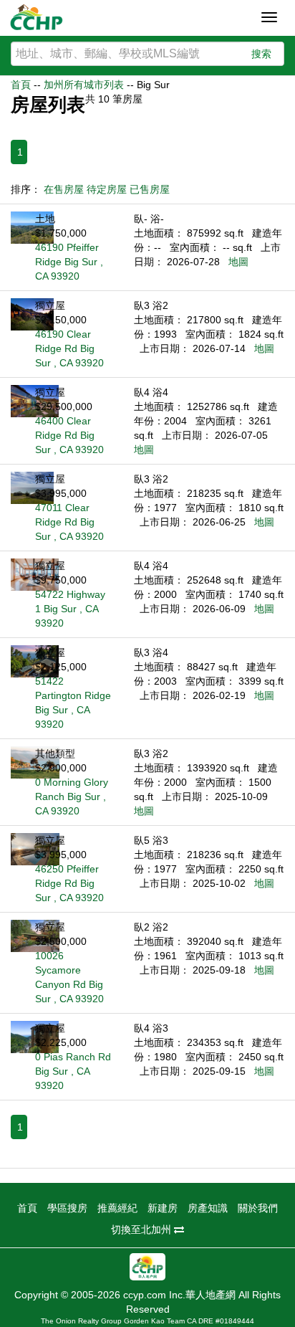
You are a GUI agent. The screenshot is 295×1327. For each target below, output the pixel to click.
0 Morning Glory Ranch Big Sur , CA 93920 (71, 796)
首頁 (21, 84)
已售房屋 (150, 189)
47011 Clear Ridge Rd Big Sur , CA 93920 (69, 522)
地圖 (238, 261)
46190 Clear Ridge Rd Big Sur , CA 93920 (69, 348)
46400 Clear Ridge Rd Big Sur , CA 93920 (69, 435)
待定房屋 (107, 189)
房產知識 (208, 1208)
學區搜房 (67, 1208)
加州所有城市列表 (84, 84)
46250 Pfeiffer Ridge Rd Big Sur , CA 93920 (69, 883)
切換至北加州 (142, 1229)
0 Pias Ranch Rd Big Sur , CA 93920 (73, 1071)
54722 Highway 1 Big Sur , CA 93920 (70, 609)
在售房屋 (64, 189)
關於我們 (258, 1208)
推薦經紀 (117, 1208)
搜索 (261, 54)
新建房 (163, 1208)
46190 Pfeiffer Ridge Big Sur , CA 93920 (69, 262)
